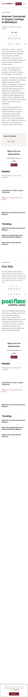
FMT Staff (14, 32)
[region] (14, 690)
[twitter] (14, 44)
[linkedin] (11, 44)
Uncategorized (6, 12)
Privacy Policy (16, 689)
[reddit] (16, 44)
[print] (25, 44)
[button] (3, 4)
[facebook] (8, 44)
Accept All (14, 693)
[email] (19, 44)
